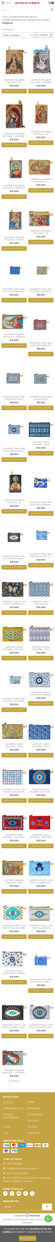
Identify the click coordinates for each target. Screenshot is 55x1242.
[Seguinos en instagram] (5, 1193)
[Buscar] (52, 10)
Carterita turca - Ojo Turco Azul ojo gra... (41, 1026)
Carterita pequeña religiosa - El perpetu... (41, 180)
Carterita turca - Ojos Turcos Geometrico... (40, 602)
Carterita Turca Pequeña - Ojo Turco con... (14, 648)
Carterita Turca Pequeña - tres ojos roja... (41, 836)
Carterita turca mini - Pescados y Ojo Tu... (41, 555)
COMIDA (32, 1127)
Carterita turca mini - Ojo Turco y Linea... (41, 980)
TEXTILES (8, 1102)
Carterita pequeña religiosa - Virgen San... (14, 238)
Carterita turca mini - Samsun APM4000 (14, 398)
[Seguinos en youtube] (18, 1193)
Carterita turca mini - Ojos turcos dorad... (41, 290)
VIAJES (7, 1127)
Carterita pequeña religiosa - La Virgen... (14, 135)
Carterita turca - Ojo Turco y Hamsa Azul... (41, 881)
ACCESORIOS (35, 1114)
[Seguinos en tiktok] (25, 1193)
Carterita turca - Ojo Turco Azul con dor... (14, 926)
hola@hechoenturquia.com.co (23, 1168)
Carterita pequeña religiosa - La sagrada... (41, 132)
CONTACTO (34, 1133)
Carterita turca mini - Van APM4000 (41, 398)
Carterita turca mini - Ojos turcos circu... (14, 449)
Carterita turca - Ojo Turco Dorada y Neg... (14, 1026)
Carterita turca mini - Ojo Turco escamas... (14, 290)
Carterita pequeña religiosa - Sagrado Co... (14, 186)
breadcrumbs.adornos (14, 19)
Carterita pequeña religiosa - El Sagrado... (14, 81)
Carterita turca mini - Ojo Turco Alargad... (14, 699)
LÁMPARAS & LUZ (13, 1108)
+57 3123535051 (15, 1163)
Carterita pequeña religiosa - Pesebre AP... (41, 81)
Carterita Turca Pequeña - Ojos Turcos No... (41, 648)
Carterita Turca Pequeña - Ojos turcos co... (14, 745)
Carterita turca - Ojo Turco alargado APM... (41, 926)
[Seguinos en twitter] (32, 1193)
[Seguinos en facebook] (12, 1193)
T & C (6, 1133)
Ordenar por (7, 29)
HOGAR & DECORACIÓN (11, 1116)
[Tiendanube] (27, 1217)
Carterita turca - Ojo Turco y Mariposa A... (14, 602)
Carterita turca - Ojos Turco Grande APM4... (14, 972)
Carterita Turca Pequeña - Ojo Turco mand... (40, 790)
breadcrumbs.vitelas (38, 19)
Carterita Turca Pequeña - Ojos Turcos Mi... (41, 745)
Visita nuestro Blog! (17, 1173)
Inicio (5, 16)
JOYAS (31, 1102)
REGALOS (33, 1120)
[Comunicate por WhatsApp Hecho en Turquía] (48, 1218)
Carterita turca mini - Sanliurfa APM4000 (41, 344)
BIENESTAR (34, 1108)
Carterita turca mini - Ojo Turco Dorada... (41, 503)
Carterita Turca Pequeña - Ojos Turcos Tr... (41, 443)
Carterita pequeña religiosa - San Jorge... (14, 881)
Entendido (27, 1238)
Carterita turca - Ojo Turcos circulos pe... (14, 790)
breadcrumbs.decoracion (23, 16)
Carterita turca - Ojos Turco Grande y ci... (40, 693)
